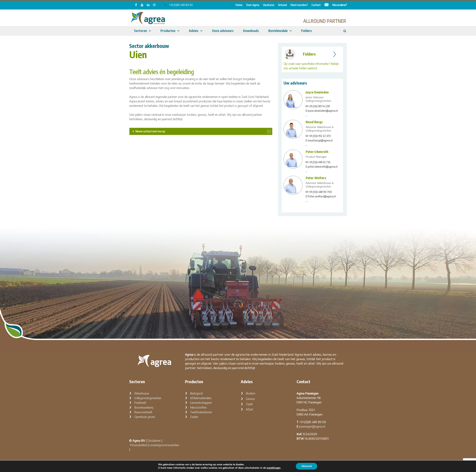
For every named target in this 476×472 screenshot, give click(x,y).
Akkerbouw (141, 393)
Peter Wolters (316, 178)
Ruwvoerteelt (143, 412)
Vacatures (268, 5)
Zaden (194, 417)
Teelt (249, 404)
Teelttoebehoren (201, 412)
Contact (316, 5)
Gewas (250, 399)
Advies (193, 30)
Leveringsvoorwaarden (164, 445)
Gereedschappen (201, 403)
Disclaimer (154, 440)
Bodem (250, 393)
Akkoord (306, 466)
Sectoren (140, 30)
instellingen (273, 468)
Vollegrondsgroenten (147, 398)
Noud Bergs (314, 122)
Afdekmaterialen (200, 398)
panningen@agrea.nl (312, 426)
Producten (167, 30)
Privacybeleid (138, 445)
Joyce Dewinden (317, 92)
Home (239, 5)
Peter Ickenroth (317, 151)
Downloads (251, 30)
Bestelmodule (278, 30)
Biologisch (196, 393)
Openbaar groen (144, 417)
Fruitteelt (140, 403)
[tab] (200, 131)
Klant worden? (299, 5)
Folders (306, 30)
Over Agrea (252, 5)
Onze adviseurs (223, 30)
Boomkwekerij (143, 407)
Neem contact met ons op (150, 131)
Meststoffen (198, 407)
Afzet (249, 409)
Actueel (282, 5)
